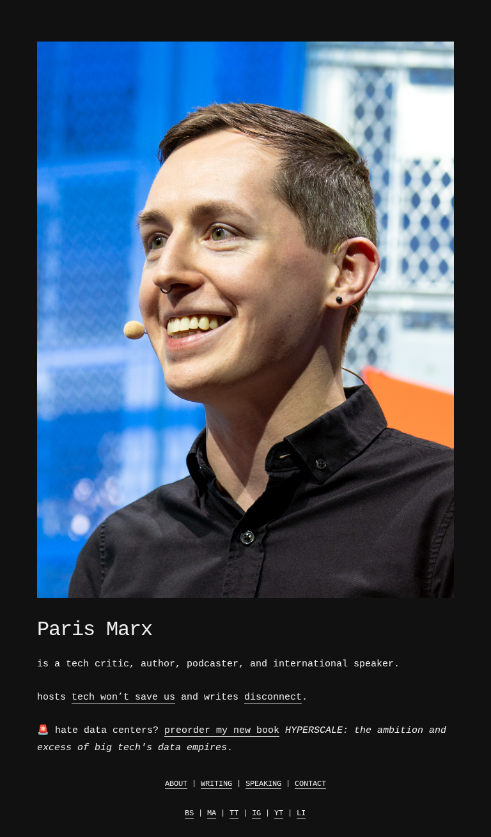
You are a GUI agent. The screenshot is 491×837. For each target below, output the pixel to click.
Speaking (263, 783)
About (176, 783)
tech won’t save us (123, 697)
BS (189, 813)
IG (256, 813)
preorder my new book (221, 730)
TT (234, 813)
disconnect (273, 697)
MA (211, 813)
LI (301, 813)
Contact (310, 783)
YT (278, 813)
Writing (216, 783)
